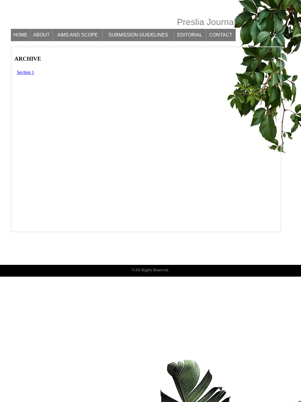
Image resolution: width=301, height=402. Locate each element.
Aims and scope (77, 34)
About (41, 34)
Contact (220, 34)
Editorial (189, 34)
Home (21, 34)
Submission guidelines (138, 34)
